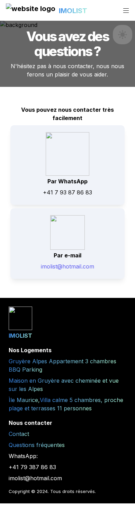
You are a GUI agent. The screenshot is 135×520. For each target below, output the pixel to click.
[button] (30, 11)
